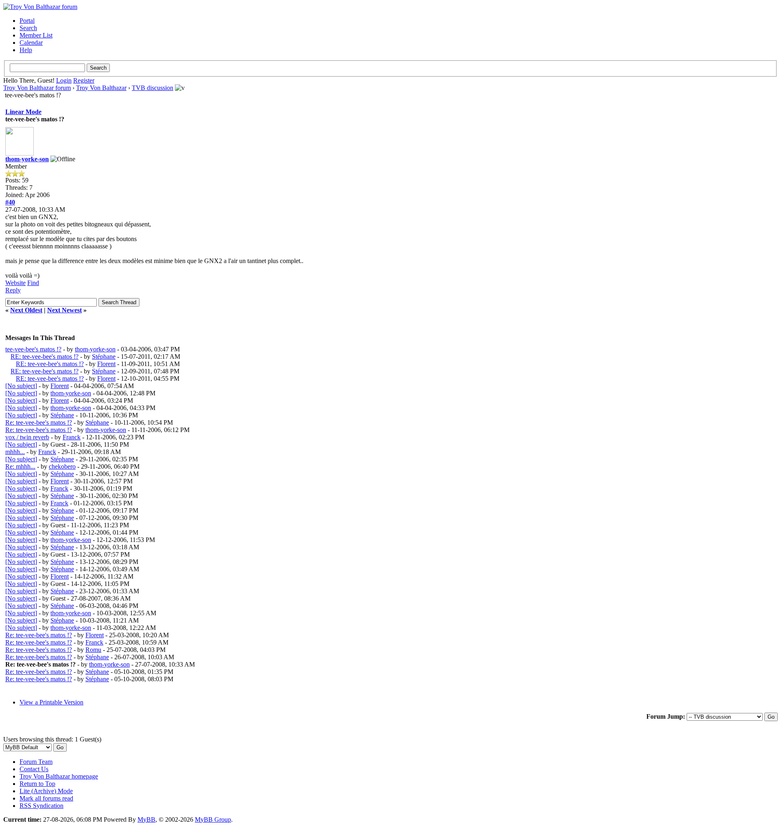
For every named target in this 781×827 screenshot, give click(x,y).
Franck (72, 437)
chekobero (62, 466)
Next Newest (64, 310)
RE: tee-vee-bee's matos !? (45, 356)
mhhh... (15, 451)
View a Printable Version (51, 702)
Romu (93, 649)
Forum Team (36, 761)
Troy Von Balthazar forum (37, 87)
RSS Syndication (41, 805)
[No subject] (21, 385)
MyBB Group (213, 819)
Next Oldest (26, 310)
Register (83, 80)
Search (28, 27)
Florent (106, 363)
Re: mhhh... (20, 466)
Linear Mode (23, 111)
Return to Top (37, 783)
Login (64, 80)
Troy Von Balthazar (101, 87)
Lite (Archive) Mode (46, 791)
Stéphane (104, 356)
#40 (10, 202)
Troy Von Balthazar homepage (59, 776)
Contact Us (34, 769)
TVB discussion (152, 87)
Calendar (31, 42)
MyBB (146, 819)
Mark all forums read (46, 798)
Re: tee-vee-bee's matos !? (38, 422)
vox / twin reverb (27, 437)
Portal (27, 20)
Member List (36, 35)
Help (26, 49)
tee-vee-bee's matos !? (33, 349)
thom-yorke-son (27, 159)
